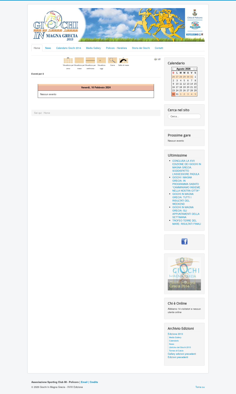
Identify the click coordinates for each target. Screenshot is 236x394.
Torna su (200, 387)
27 (188, 90)
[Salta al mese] (123, 60)
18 (180, 87)
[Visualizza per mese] (79, 60)
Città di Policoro (182, 286)
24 (177, 90)
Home (37, 48)
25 (180, 90)
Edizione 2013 (175, 334)
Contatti (159, 48)
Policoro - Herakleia (116, 48)
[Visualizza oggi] (101, 60)
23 (173, 90)
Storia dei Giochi (141, 48)
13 (188, 84)
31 (177, 94)
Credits (94, 382)
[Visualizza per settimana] (90, 60)
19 (184, 87)
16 (173, 87)
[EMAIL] (158, 58)
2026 (187, 68)
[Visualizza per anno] (68, 60)
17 (177, 87)
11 (181, 84)
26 (184, 90)
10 (177, 84)
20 (188, 87)
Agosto (180, 68)
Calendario (174, 340)
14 (191, 84)
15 (195, 84)
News (48, 48)
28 (191, 90)
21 (191, 87)
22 (195, 87)
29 (195, 90)
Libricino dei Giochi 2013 (180, 347)
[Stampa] (155, 58)
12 (184, 84)
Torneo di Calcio (176, 350)
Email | (85, 382)
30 (173, 94)
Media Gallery (93, 48)
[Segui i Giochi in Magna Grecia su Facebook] (184, 241)
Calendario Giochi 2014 (68, 48)
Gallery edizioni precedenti (182, 353)
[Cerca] (112, 60)
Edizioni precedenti (178, 357)
